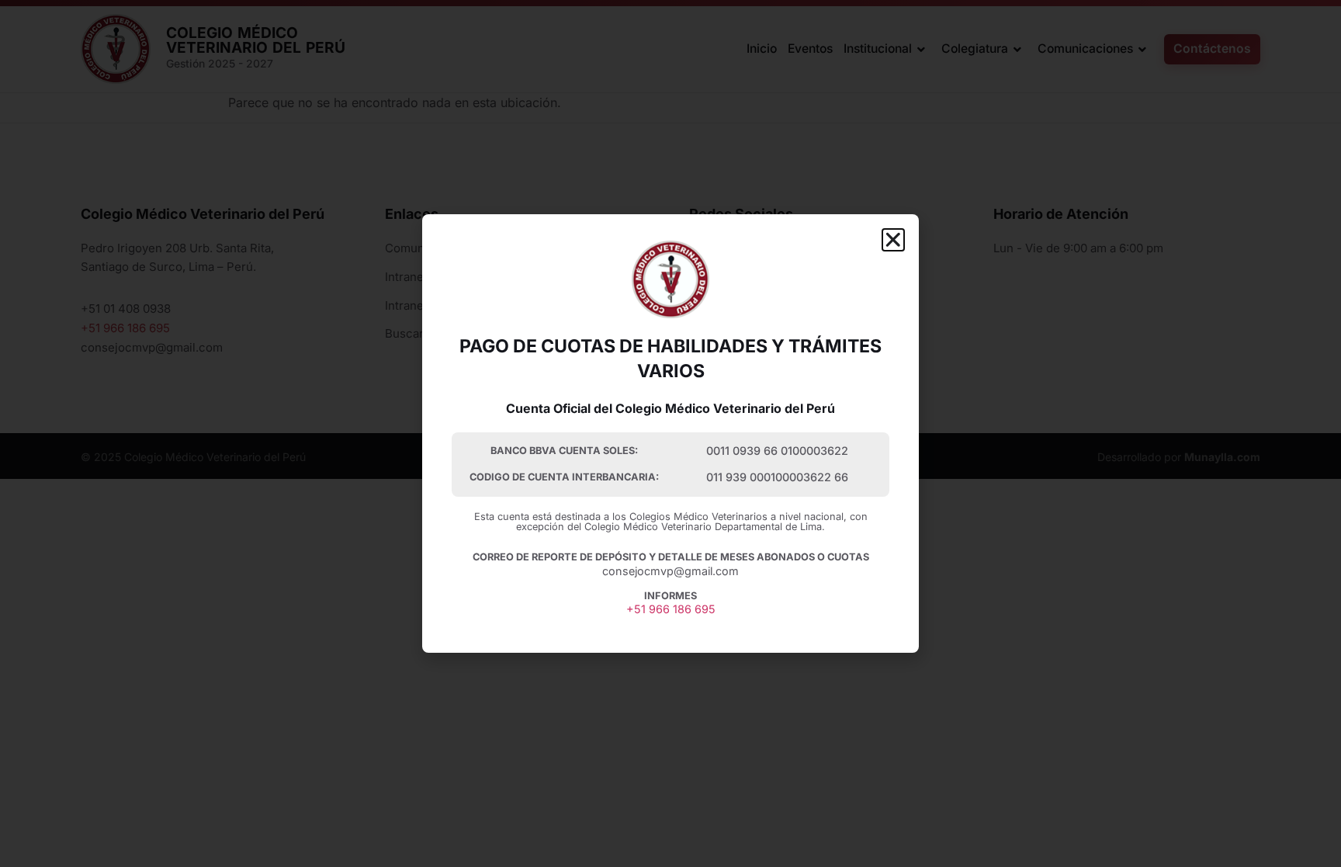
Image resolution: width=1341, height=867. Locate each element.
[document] (670, 433)
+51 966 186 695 (671, 609)
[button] (893, 240)
